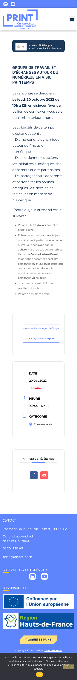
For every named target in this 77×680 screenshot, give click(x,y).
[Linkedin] (5, 4)
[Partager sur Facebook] (34, 475)
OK (39, 674)
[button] (72, 19)
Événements (43, 424)
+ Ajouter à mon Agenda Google (41, 328)
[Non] (68, 666)
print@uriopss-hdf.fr (17, 557)
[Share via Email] (44, 475)
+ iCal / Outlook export (41, 338)
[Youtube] (13, 4)
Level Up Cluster (53, 650)
